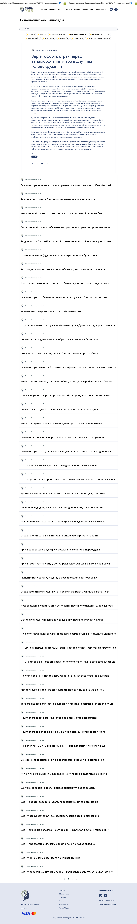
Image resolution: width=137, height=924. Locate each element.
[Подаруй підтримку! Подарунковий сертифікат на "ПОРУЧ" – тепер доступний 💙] (68, 3)
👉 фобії (42, 34)
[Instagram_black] (116, 9)
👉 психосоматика (33, 38)
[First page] (51, 879)
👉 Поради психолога (57, 34)
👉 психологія (64, 38)
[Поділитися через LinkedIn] (42, 164)
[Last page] (85, 879)
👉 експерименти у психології (100, 34)
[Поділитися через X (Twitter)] (37, 164)
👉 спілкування (78, 38)
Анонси (61, 901)
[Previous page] (56, 879)
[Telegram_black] (111, 9)
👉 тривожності (49, 38)
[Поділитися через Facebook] (32, 164)
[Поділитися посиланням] (47, 164)
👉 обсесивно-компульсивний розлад (99, 38)
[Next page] (81, 879)
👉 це (31, 34)
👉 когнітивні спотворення (78, 34)
